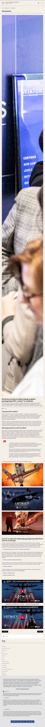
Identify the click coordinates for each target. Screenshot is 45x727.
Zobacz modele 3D (8, 621)
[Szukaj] (38, 3)
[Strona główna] (3, 3)
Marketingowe (7, 709)
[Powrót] (41, 428)
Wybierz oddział (9, 3)
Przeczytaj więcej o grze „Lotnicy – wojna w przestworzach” (17, 603)
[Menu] (42, 3)
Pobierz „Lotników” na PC (9, 627)
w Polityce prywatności (27, 686)
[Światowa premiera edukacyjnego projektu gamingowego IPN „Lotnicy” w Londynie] (22, 529)
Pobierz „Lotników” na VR (9, 629)
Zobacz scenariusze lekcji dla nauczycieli (13, 614)
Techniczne (7, 691)
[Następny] (38, 428)
